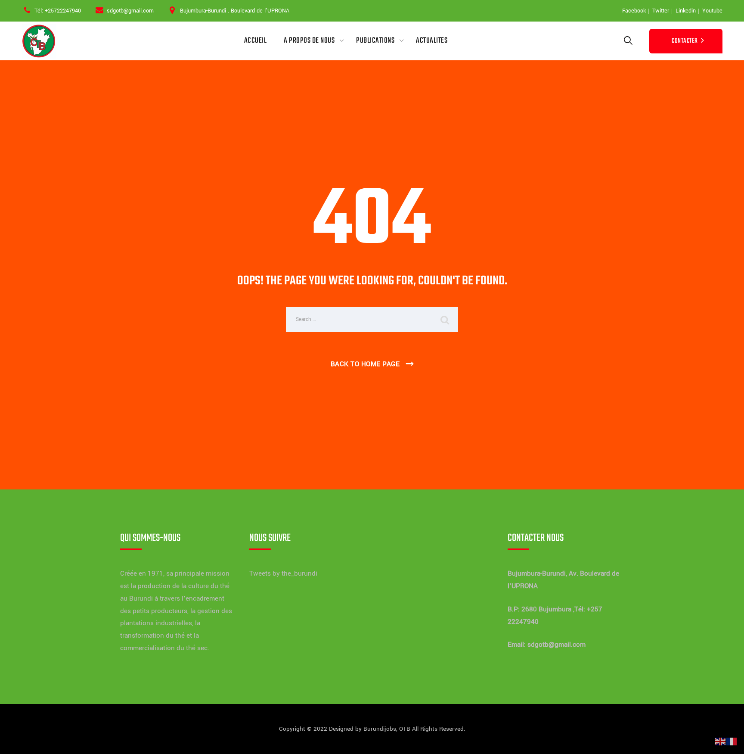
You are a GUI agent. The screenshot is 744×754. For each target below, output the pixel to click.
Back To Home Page (365, 364)
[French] (732, 741)
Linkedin (686, 11)
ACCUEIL (255, 40)
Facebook (634, 11)
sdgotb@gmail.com (556, 644)
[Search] (628, 41)
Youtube (712, 11)
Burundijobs (379, 729)
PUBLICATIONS (375, 40)
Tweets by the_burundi (283, 573)
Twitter (660, 11)
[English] (720, 741)
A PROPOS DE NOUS (309, 40)
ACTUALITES (431, 40)
